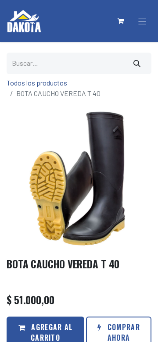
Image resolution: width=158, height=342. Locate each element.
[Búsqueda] (137, 63)
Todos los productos (37, 82)
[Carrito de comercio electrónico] (121, 21)
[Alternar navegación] (142, 21)
